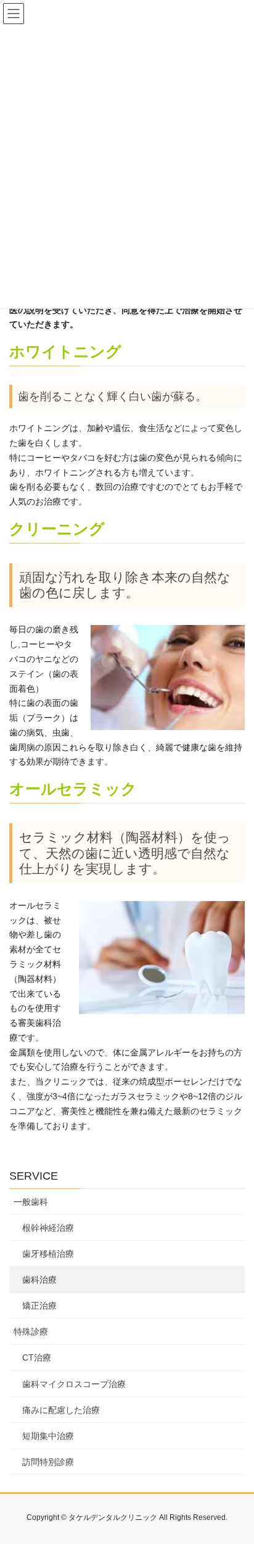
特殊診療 (31, 1331)
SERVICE (33, 1176)
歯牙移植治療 (48, 1254)
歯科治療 (39, 1280)
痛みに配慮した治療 (61, 1410)
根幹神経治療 (48, 1228)
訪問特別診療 (48, 1462)
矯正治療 (39, 1306)
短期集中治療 (48, 1436)
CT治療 (36, 1357)
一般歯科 (31, 1202)
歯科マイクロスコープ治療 (74, 1384)
